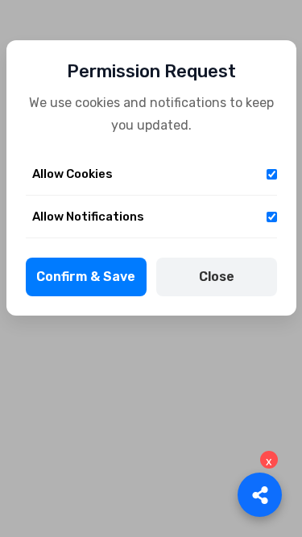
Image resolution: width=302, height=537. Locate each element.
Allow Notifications (88, 216)
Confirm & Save (85, 276)
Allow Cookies (72, 174)
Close (216, 276)
